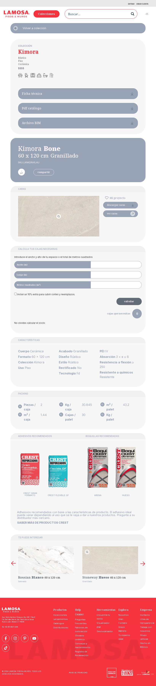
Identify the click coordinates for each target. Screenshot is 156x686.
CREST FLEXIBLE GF (58, 495)
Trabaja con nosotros (146, 629)
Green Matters (122, 629)
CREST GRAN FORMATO (30, 494)
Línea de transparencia (147, 621)
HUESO (126, 495)
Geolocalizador (104, 631)
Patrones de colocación (81, 629)
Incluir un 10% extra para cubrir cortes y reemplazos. (46, 294)
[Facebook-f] (6, 638)
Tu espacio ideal (124, 637)
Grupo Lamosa (144, 637)
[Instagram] (15, 638)
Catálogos (58, 623)
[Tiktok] (6, 648)
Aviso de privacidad (78, 673)
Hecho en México (145, 645)
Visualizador (103, 623)
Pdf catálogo (31, 108)
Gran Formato (122, 621)
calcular (129, 301)
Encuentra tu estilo (103, 617)
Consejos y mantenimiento (82, 645)
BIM (99, 627)
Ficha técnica (32, 93)
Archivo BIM (31, 123)
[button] (147, 14)
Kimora (28, 51)
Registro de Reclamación (81, 653)
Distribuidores (60, 627)
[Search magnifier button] (132, 13)
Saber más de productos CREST (42, 522)
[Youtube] (34, 638)
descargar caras (116, 205)
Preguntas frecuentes (81, 621)
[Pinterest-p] (25, 638)
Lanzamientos (60, 619)
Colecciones (60, 615)
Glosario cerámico (80, 637)
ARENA (97, 495)
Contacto (145, 615)
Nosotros (123, 615)
